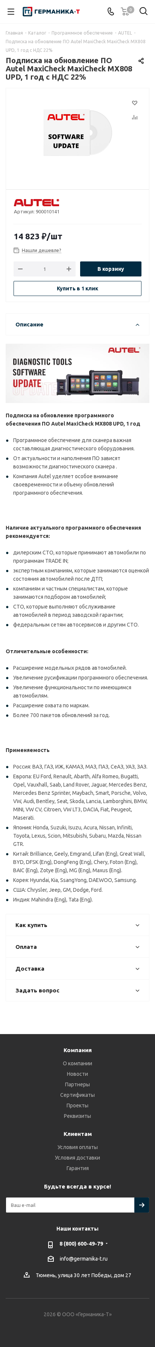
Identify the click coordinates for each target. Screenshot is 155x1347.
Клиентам (78, 1134)
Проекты (77, 1105)
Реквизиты (77, 1116)
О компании (77, 1063)
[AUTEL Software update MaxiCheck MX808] (77, 135)
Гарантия (78, 1168)
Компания (78, 1050)
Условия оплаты (78, 1147)
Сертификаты (77, 1095)
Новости (77, 1074)
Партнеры (77, 1084)
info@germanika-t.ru (84, 1259)
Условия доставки (77, 1158)
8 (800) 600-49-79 (81, 1244)
